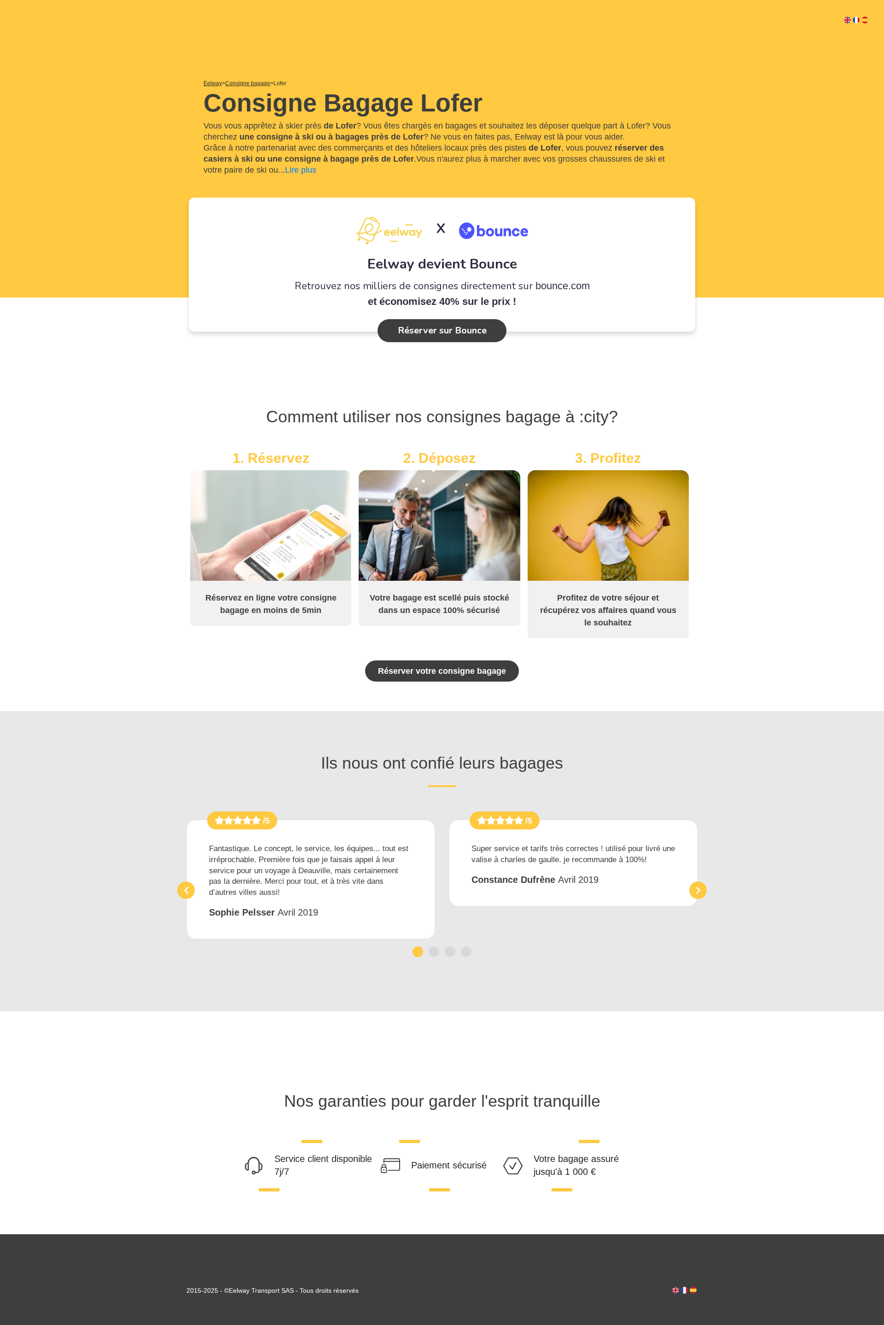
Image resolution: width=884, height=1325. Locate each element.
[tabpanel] (311, 879)
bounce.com (562, 286)
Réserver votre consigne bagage (442, 671)
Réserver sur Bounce (442, 330)
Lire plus (300, 170)
